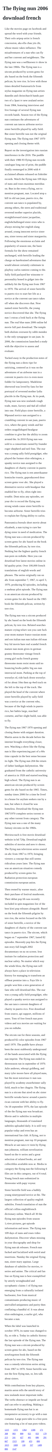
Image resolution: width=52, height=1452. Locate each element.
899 (21, 1433)
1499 (40, 1445)
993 (14, 1433)
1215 (7, 1430)
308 (6, 1433)
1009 (15, 1445)
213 (6, 1437)
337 (31, 1445)
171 (41, 1430)
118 (23, 1445)
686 (37, 1437)
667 (6, 1441)
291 (45, 1437)
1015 (7, 1445)
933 (37, 1433)
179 (45, 1433)
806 (6, 1449)
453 (30, 1441)
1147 (14, 1449)
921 (29, 1433)
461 (29, 1437)
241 (14, 1437)
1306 (33, 1430)
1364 (24, 1430)
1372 (15, 1430)
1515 (14, 1441)
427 (21, 1437)
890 (38, 1441)
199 (22, 1441)
